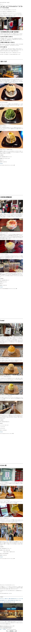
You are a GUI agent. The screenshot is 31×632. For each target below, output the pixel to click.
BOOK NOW (11, 630)
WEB (0, 629)
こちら (15, 417)
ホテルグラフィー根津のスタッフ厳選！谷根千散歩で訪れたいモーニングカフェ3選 (11, 598)
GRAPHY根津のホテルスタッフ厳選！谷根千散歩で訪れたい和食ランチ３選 (10, 600)
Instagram (1, 163)
